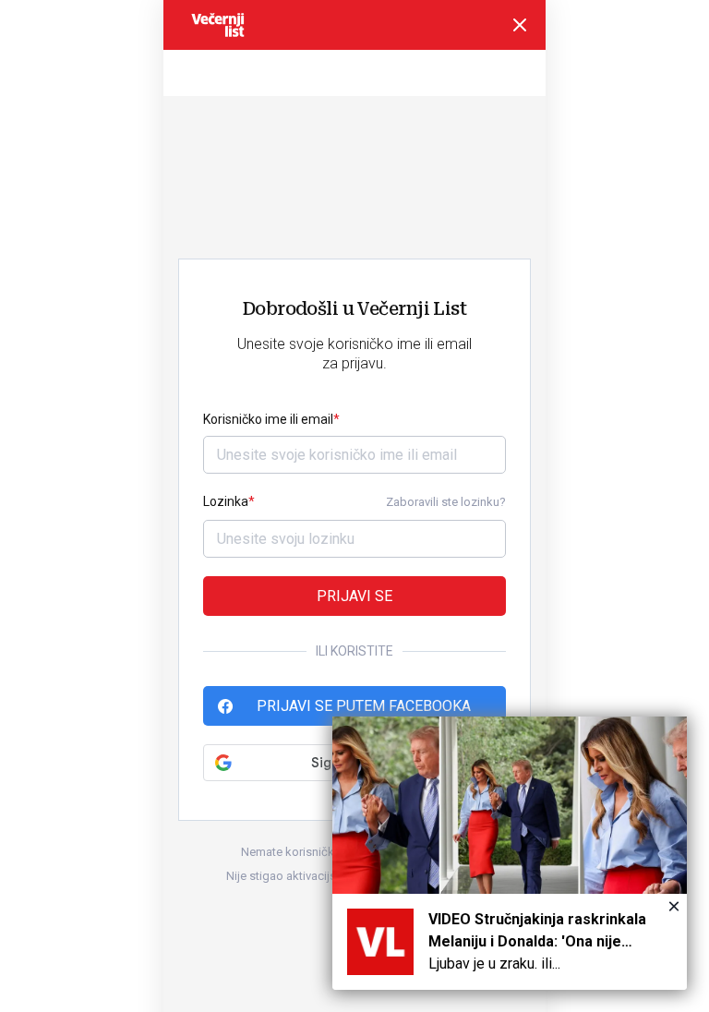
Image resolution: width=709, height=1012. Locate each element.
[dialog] (509, 853)
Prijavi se (354, 596)
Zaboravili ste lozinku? (446, 502)
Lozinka (225, 501)
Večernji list (218, 25)
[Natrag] (520, 25)
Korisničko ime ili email (268, 419)
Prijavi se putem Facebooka (364, 706)
